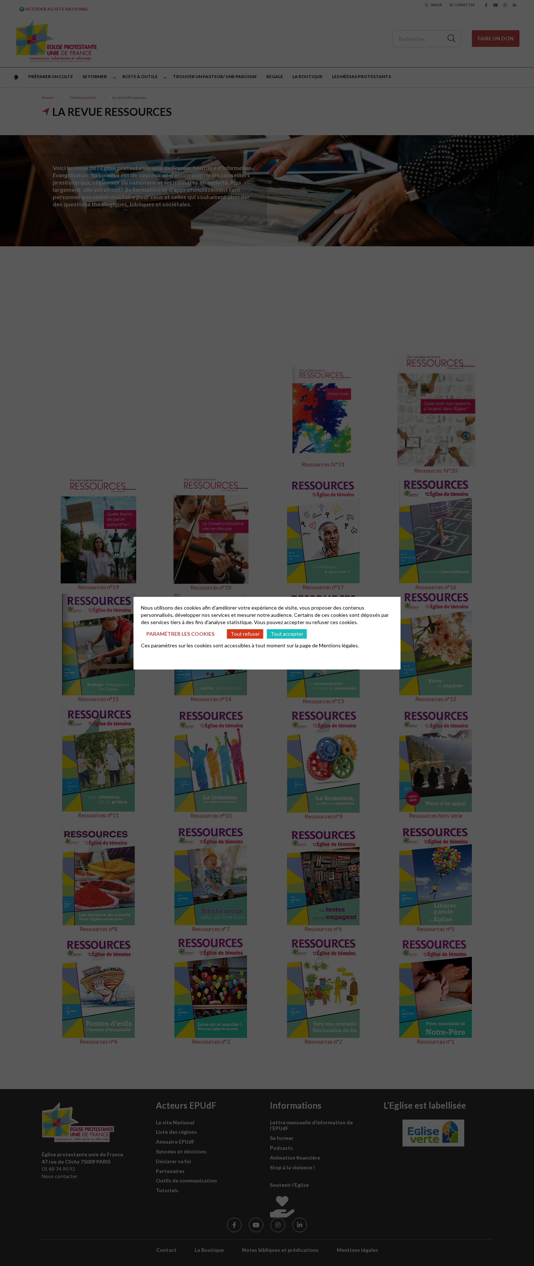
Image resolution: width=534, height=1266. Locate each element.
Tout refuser (245, 634)
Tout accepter (287, 634)
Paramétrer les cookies (180, 634)
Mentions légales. (339, 645)
